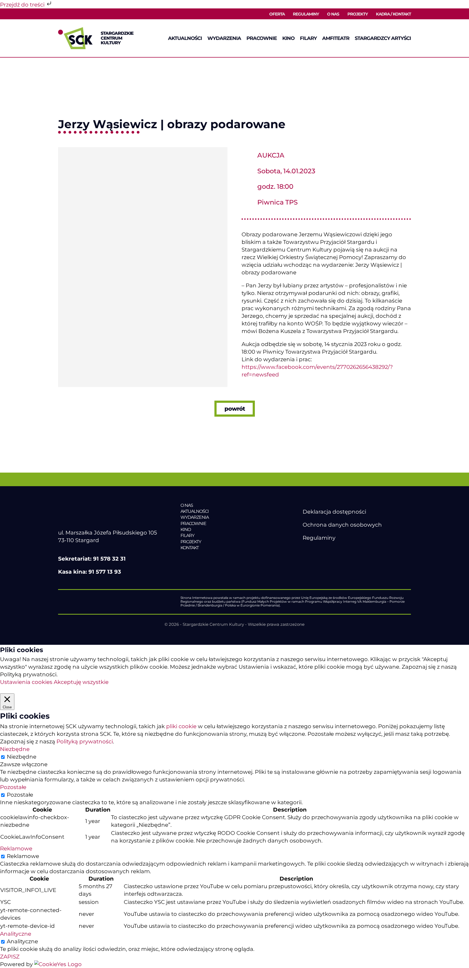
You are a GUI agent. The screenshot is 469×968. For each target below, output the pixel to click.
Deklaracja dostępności (334, 511)
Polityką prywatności (84, 741)
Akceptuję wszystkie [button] (81, 682)
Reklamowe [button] (16, 848)
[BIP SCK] (313, 560)
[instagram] (328, 551)
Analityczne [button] (15, 934)
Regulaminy (319, 538)
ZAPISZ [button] (10, 956)
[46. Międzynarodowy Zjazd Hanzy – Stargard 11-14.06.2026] (217, 559)
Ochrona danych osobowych (342, 524)
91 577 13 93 (104, 571)
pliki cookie (181, 726)
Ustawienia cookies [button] (26, 682)
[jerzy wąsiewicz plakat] (142, 150)
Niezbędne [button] (15, 749)
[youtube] (317, 551)
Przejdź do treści (23, 4)
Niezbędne (21, 756)
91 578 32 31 (109, 558)
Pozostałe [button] (13, 787)
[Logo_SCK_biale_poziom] (106, 505)
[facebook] (306, 551)
